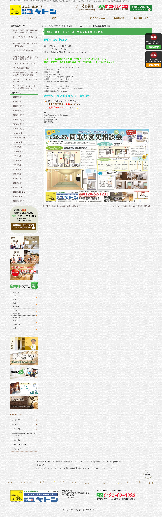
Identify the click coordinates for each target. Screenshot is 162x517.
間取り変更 (16, 324)
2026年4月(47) (18, 115)
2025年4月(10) (18, 169)
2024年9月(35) (18, 201)
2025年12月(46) (19, 133)
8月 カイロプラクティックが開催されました (25, 45)
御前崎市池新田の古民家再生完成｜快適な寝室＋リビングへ (25, 31)
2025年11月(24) (19, 138)
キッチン (16, 292)
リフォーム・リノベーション (84, 462)
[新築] (54, 19)
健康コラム (117, 462)
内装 (14, 328)
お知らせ (15, 424)
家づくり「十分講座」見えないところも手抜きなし (132, 206)
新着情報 (73, 468)
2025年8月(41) (18, 151)
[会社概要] (140, 19)
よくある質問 (16, 420)
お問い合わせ (81, 468)
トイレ (15, 296)
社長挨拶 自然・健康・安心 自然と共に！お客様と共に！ (55, 462)
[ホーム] (15, 19)
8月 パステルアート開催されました (25, 38)
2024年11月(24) (19, 192)
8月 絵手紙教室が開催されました (25, 51)
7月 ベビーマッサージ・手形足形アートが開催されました (25, 87)
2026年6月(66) (18, 106)
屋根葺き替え (17, 317)
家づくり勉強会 (41, 468)
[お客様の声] (119, 19)
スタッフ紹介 (16, 440)
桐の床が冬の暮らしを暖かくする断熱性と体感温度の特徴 (25, 58)
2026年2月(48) (18, 124)
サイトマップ (16, 449)
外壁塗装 (16, 307)
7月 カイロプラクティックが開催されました (25, 80)
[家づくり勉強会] (97, 19)
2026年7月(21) (18, 101)
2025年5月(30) (18, 165)
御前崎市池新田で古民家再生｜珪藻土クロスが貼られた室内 (25, 74)
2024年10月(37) (19, 196)
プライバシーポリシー (19, 444)
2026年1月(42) (18, 129)
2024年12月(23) (19, 187)
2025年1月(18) (18, 183)
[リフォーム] (32, 19)
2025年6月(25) (18, 160)
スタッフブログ (54, 26)
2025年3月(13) (18, 174)
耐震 (14, 321)
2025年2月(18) (18, 178)
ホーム (44, 26)
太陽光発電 (16, 314)
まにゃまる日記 (67, 26)
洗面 (14, 303)
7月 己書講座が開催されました (25, 68)
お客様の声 (40, 465)
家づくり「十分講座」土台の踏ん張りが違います (61, 206)
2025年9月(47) (18, 147)
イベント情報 (16, 429)
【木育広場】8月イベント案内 (24, 64)
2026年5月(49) (18, 110)
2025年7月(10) (18, 156)
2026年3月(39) (18, 120)
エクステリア (17, 310)
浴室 (14, 299)
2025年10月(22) (19, 142)
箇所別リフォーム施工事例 (104, 462)
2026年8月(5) (18, 97)
